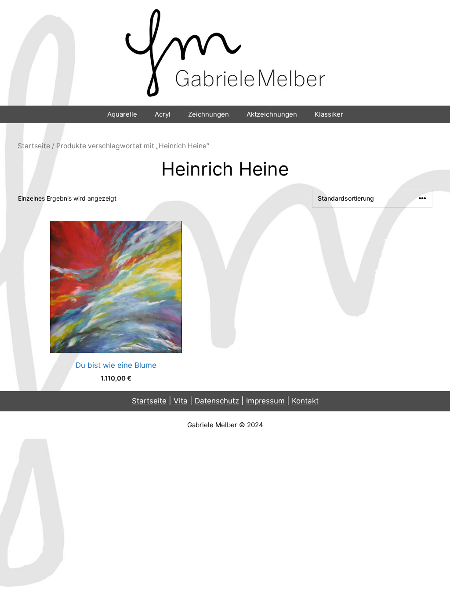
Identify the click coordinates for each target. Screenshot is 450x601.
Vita (181, 400)
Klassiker (329, 114)
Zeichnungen (208, 114)
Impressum (265, 400)
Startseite (34, 146)
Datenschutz (217, 400)
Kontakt (305, 400)
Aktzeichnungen (272, 114)
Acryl (163, 114)
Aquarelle (122, 114)
